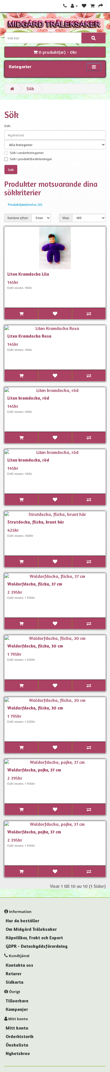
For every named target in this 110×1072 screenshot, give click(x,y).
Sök (30, 88)
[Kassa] (100, 5)
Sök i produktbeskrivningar (31, 159)
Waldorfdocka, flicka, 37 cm (34, 584)
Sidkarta (14, 982)
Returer (13, 973)
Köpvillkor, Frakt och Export (34, 937)
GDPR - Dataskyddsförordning (37, 946)
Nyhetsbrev (18, 1053)
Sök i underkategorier (27, 153)
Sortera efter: (17, 218)
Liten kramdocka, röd (28, 398)
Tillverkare (17, 1001)
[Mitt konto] (74, 5)
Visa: (65, 218)
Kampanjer (17, 1009)
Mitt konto (17, 1028)
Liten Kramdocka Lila (28, 274)
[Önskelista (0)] (84, 5)
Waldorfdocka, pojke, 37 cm (34, 770)
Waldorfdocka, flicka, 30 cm (35, 646)
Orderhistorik (20, 1036)
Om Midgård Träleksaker (31, 929)
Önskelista (17, 1045)
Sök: (7, 126)
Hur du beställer (22, 920)
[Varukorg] (92, 5)
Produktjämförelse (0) (25, 204)
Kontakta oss (19, 965)
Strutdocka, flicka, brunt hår (35, 522)
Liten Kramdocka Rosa (29, 336)
